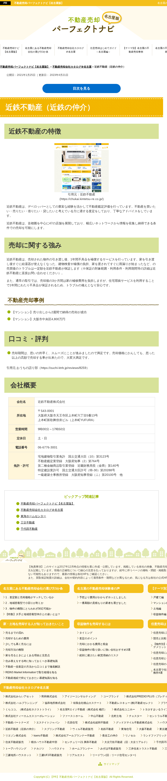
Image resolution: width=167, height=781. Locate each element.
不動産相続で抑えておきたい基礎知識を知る (31, 677)
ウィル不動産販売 (82, 729)
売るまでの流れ (14, 632)
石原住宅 (72, 722)
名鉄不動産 (107, 729)
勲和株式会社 (49, 696)
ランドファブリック (155, 735)
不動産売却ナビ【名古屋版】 (11, 50)
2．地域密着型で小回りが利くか (24, 602)
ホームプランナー (82, 748)
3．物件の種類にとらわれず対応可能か (28, 608)
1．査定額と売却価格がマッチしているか (29, 597)
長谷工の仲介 (110, 735)
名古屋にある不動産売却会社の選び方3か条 (38, 50)
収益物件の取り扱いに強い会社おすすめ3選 (104, 649)
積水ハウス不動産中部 (44, 742)
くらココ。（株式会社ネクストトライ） (28, 709)
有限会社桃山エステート (87, 702)
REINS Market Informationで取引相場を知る (31, 672)
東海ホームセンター (33, 516)
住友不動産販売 (14, 742)
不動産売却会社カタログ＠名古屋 (71, 50)
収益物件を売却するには (94, 624)
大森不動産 (145, 729)
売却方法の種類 (14, 649)
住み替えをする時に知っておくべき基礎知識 (31, 661)
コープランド (111, 696)
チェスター (135, 716)
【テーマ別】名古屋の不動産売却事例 (136, 50)
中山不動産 (97, 716)
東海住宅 (126, 729)
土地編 (157, 608)
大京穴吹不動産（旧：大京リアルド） (126, 742)
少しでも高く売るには (18, 644)
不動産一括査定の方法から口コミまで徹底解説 (32, 666)
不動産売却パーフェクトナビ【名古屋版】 (39, 3)
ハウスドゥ (58, 748)
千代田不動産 (29, 528)
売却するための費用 (17, 638)
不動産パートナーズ (17, 722)
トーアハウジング (15, 748)
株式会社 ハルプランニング (21, 702)
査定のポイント (88, 638)
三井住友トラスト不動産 (143, 748)
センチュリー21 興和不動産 (81, 742)
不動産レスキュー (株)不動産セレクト (131, 702)
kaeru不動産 (41, 735)
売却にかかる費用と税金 (93, 644)
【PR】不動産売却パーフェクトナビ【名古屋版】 (79, 776)
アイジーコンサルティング (80, 696)
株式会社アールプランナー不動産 (75, 735)
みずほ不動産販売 (110, 748)
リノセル (130, 735)
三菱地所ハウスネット (18, 755)
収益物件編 (159, 614)
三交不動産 (28, 522)
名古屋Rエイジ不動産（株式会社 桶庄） (83, 709)
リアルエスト (77, 755)
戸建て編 (158, 597)
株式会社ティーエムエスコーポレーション (30, 716)
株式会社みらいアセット (19, 696)
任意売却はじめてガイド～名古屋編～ (103, 50)
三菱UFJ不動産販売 (50, 755)
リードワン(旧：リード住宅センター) (114, 755)
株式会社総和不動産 (97, 722)
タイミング (85, 632)
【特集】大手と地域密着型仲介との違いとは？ (32, 614)
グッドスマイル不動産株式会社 (134, 722)
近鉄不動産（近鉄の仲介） (21, 729)
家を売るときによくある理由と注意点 (27, 655)
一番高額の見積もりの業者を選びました (102, 602)
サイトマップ (111, 764)
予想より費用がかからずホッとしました (102, 597)
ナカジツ (39, 748)
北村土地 (116, 716)
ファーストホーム (72, 716)
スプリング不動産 (54, 729)
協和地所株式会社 (55, 702)
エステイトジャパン (48, 722)
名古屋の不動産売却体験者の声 (98, 588)
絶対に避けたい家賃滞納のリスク (99, 655)
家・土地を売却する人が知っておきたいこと (33, 624)
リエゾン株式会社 (15, 735)
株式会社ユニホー (124, 709)
